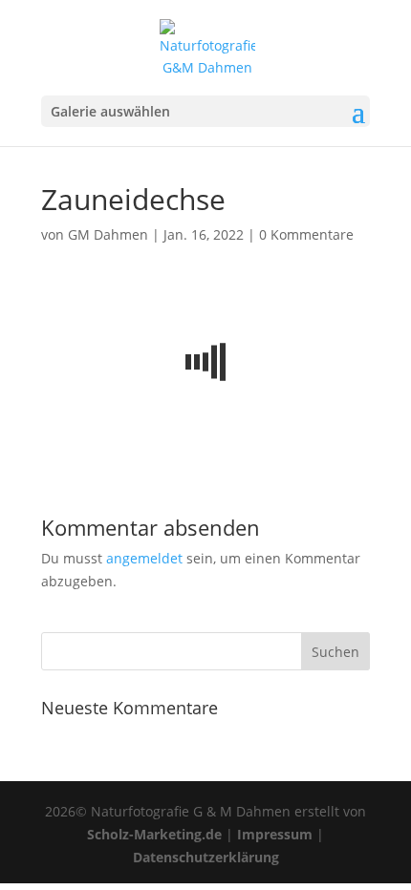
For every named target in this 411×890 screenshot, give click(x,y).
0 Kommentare (306, 234)
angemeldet (144, 558)
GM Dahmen (108, 234)
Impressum (275, 834)
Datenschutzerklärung (206, 857)
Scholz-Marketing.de (154, 834)
